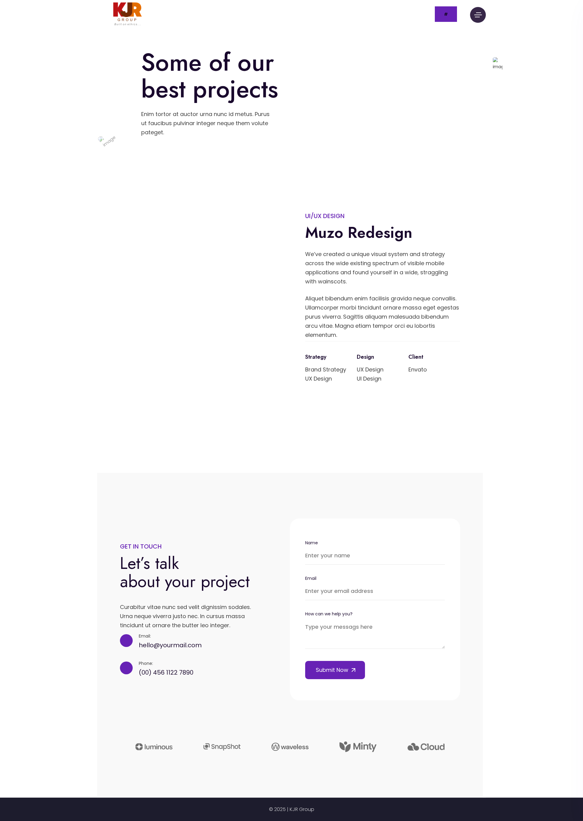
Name (311, 543)
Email (310, 578)
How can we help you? (329, 614)
